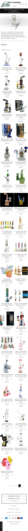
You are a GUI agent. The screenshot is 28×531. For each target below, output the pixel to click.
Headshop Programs (14, 512)
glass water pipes (20, 36)
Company (14, 505)
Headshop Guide (13, 509)
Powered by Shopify (14, 523)
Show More (4, 44)
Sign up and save (14, 515)
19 (16, 485)
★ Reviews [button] (1, 526)
